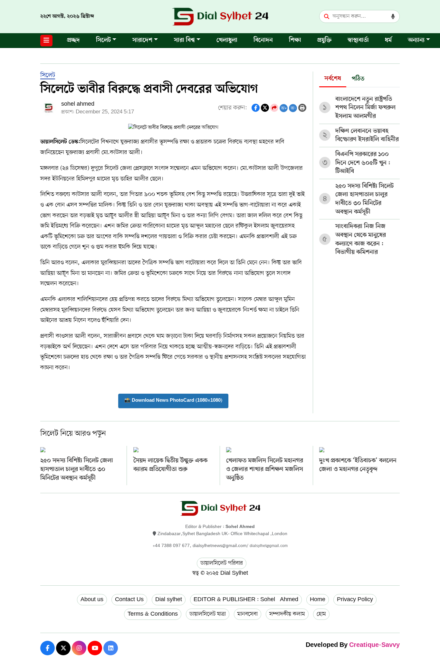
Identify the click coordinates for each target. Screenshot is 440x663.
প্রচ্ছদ (73, 40)
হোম (321, 614)
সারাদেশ (142, 40)
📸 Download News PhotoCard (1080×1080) (173, 400)
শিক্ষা (295, 40)
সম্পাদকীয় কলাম (287, 614)
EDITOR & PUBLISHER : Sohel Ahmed (246, 599)
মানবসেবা (247, 614)
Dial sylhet (168, 599)
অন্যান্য (416, 40)
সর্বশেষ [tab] (332, 78)
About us (92, 599)
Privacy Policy (355, 599)
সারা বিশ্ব (184, 40)
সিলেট (103, 40)
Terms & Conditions (153, 614)
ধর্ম (388, 40)
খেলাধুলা (226, 40)
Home (317, 599)
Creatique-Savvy (374, 645)
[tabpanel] (359, 173)
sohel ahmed (77, 104)
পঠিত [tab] (358, 79)
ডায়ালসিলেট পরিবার (221, 563)
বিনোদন (263, 40)
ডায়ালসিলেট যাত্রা (207, 614)
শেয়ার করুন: (232, 108)
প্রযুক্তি (324, 40)
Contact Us (129, 599)
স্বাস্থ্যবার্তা (358, 40)
